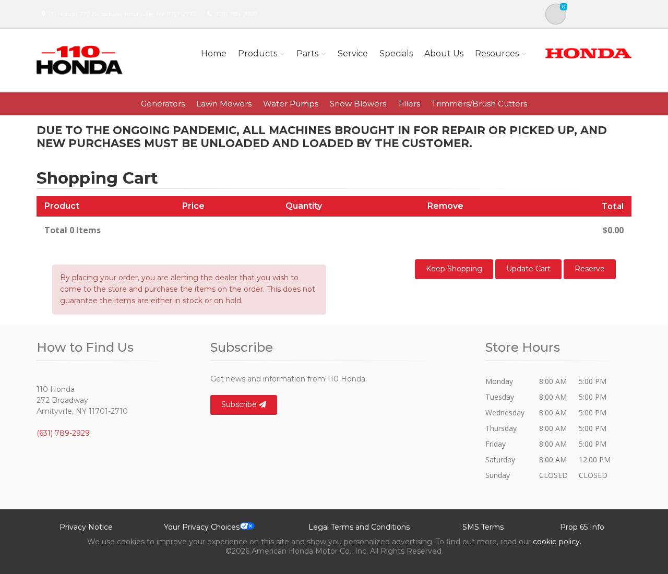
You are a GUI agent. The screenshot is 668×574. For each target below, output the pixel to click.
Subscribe (240, 404)
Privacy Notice (86, 527)
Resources (497, 53)
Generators (163, 104)
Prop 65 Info (582, 527)
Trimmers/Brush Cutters (479, 104)
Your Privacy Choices (202, 527)
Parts (307, 53)
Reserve (590, 268)
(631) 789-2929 (235, 14)
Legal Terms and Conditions (359, 527)
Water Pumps (290, 104)
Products (257, 53)
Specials (396, 53)
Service (353, 53)
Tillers (409, 104)
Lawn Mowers (224, 104)
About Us (443, 53)
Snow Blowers (358, 104)
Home (213, 53)
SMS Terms (483, 527)
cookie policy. (557, 541)
